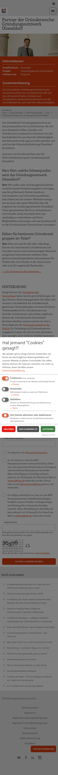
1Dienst (14, 407)
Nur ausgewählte (28, 429)
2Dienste (14, 394)
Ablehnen (9, 429)
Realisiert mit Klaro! (48, 434)
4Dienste (14, 384)
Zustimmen (48, 429)
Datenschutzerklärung (13, 370)
